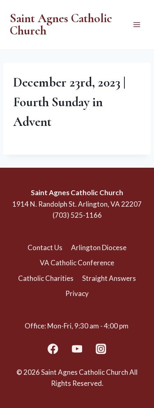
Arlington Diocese (98, 247)
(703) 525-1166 (77, 215)
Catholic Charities (46, 278)
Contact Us (45, 247)
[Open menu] (136, 24)
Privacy (77, 293)
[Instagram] (101, 349)
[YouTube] (77, 349)
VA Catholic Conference (77, 262)
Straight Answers (109, 278)
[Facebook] (52, 349)
